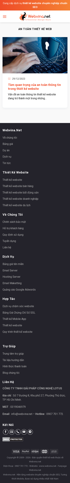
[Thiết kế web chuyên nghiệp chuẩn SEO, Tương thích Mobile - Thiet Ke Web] (35, 16)
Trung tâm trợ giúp (13, 353)
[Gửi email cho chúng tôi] (12, 432)
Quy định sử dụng (13, 234)
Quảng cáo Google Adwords (19, 289)
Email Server (10, 270)
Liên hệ (7, 247)
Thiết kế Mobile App (14, 319)
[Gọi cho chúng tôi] (18, 432)
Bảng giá (8, 144)
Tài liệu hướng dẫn (13, 360)
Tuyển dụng (9, 241)
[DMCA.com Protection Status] (13, 439)
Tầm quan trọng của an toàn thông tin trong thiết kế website (34, 86)
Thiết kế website (12, 179)
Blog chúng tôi (11, 372)
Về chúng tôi (10, 137)
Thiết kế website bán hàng (18, 186)
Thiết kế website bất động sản (21, 192)
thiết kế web (49, 457)
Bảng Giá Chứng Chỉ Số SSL (19, 312)
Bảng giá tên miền (13, 264)
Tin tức (7, 163)
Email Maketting (12, 283)
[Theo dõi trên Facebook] (5, 432)
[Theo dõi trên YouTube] (24, 432)
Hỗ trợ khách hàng (13, 228)
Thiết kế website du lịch (16, 205)
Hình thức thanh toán (15, 366)
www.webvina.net (47, 466)
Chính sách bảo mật (14, 221)
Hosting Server (11, 276)
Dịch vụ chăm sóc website (18, 306)
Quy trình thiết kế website (17, 331)
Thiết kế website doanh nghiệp (20, 198)
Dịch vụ (7, 156)
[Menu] (5, 16)
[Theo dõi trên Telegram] (30, 432)
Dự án (6, 150)
